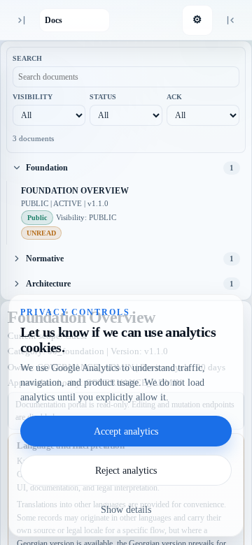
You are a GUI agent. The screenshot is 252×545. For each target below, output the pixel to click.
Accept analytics (126, 431)
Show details (126, 509)
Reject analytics (126, 470)
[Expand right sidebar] (231, 20)
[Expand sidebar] (21, 20)
